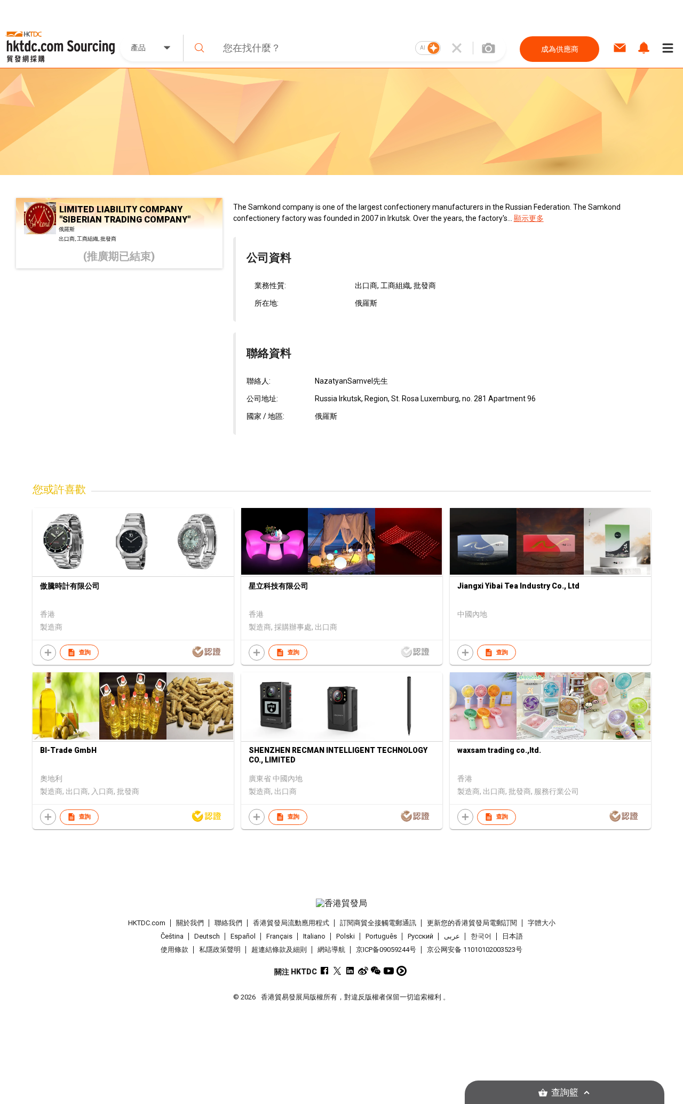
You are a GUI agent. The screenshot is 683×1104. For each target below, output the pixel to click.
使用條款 (174, 950)
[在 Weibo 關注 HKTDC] (363, 971)
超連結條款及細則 (279, 950)
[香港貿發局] (341, 903)
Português (381, 936)
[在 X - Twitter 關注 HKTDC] (337, 971)
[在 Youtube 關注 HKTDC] (389, 971)
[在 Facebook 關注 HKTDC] (325, 971)
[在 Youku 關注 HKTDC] (401, 971)
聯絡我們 (228, 923)
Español (243, 936)
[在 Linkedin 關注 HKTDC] (350, 971)
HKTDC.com (146, 923)
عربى (452, 936)
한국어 (481, 936)
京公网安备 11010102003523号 (474, 950)
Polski (345, 936)
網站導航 (331, 950)
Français (279, 936)
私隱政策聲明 (220, 950)
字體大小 (541, 923)
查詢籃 (564, 1092)
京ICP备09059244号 (386, 950)
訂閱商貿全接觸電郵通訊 (378, 923)
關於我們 (190, 923)
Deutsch (207, 936)
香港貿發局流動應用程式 (291, 923)
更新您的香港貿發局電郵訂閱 (472, 923)
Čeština (172, 936)
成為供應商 (559, 49)
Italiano (314, 936)
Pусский (420, 936)
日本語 (512, 936)
